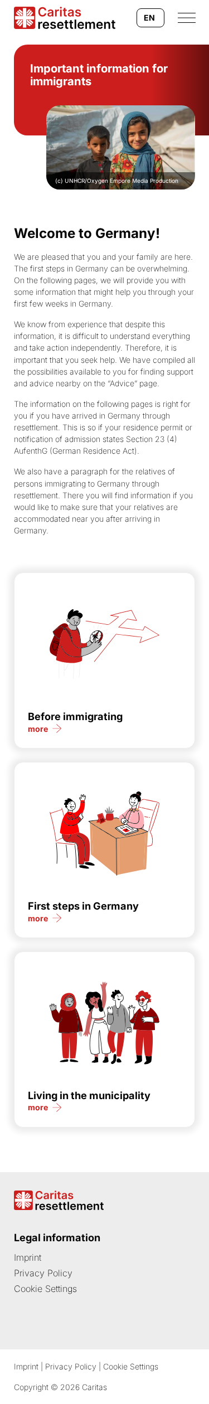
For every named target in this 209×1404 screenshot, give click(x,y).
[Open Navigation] (187, 18)
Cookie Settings (45, 1288)
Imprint (27, 1257)
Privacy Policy (43, 1273)
